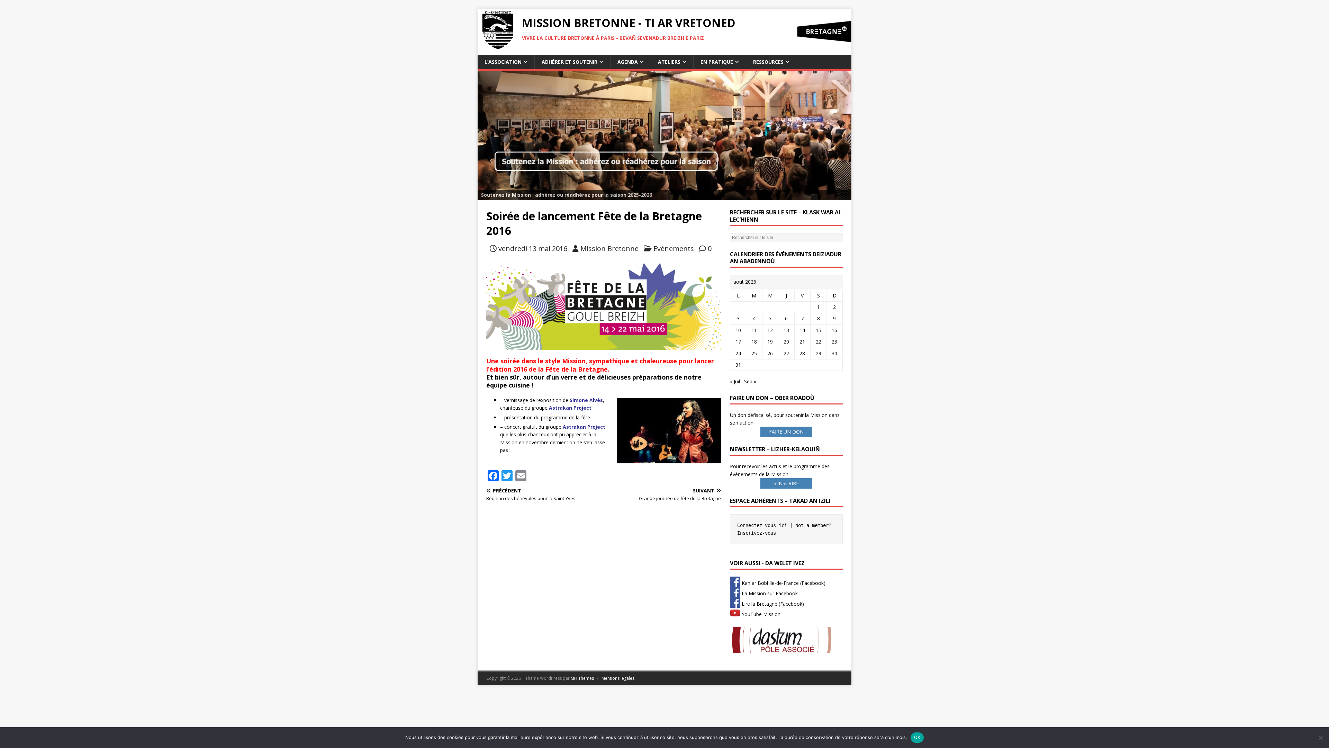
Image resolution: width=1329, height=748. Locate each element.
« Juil (735, 381)
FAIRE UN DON (786, 431)
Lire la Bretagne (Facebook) (772, 603)
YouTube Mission (760, 614)
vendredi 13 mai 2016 (532, 248)
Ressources (768, 62)
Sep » (750, 381)
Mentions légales (618, 678)
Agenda (627, 62)
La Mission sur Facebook (769, 593)
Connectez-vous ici (762, 525)
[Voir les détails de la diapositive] (664, 135)
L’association (503, 62)
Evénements (673, 248)
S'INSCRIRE (786, 483)
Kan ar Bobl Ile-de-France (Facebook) (782, 583)
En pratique (716, 62)
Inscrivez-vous (756, 533)
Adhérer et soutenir (569, 62)
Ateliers (669, 62)
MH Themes (582, 678)
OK (917, 737)
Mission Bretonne (609, 248)
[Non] (1320, 737)
